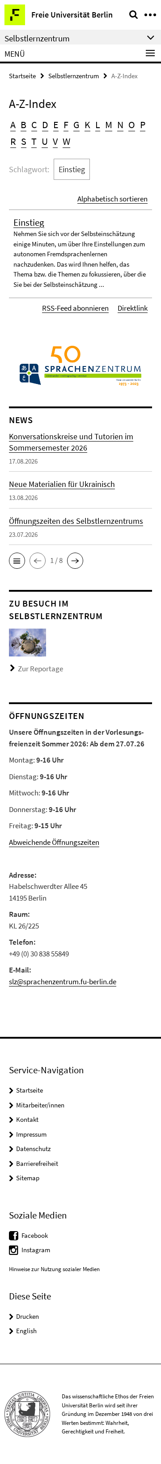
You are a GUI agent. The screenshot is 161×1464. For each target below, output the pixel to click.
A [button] (13, 124)
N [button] (120, 124)
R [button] (13, 141)
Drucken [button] (27, 1316)
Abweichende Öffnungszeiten (54, 842)
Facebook (34, 1235)
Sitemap (27, 1178)
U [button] (45, 141)
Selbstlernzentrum (73, 75)
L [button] (97, 124)
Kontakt (27, 1119)
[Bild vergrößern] (27, 642)
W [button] (66, 141)
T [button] (34, 141)
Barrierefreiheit (37, 1163)
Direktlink (133, 308)
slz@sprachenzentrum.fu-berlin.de (62, 981)
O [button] (131, 124)
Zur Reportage (40, 669)
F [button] (66, 124)
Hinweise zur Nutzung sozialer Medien (54, 1269)
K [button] (87, 124)
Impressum (31, 1134)
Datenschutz (33, 1148)
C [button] (34, 124)
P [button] (142, 124)
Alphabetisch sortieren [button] (112, 199)
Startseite (22, 75)
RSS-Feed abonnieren (75, 308)
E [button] (56, 124)
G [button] (76, 124)
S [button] (23, 141)
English (26, 1330)
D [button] (45, 124)
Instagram (35, 1249)
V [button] (55, 141)
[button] (17, 561)
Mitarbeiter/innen (40, 1105)
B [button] (23, 124)
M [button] (108, 124)
